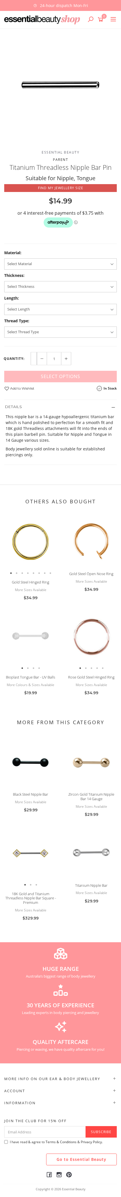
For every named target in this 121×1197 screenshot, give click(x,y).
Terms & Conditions (61, 1142)
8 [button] (50, 573)
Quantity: (14, 358)
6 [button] (39, 573)
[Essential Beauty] (43, 19)
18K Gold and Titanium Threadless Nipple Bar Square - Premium (30, 898)
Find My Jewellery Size (60, 188)
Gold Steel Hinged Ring (30, 582)
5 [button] (33, 573)
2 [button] (16, 573)
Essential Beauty (60, 152)
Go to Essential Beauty (81, 1159)
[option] (60, 85)
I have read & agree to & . (56, 1142)
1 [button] (11, 573)
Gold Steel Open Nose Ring (91, 573)
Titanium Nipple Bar (91, 885)
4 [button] (27, 573)
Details (13, 406)
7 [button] (44, 573)
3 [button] (22, 573)
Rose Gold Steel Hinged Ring (91, 677)
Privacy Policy (91, 1142)
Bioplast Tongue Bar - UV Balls (30, 677)
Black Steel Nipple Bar (30, 794)
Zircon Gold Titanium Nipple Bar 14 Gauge (91, 796)
